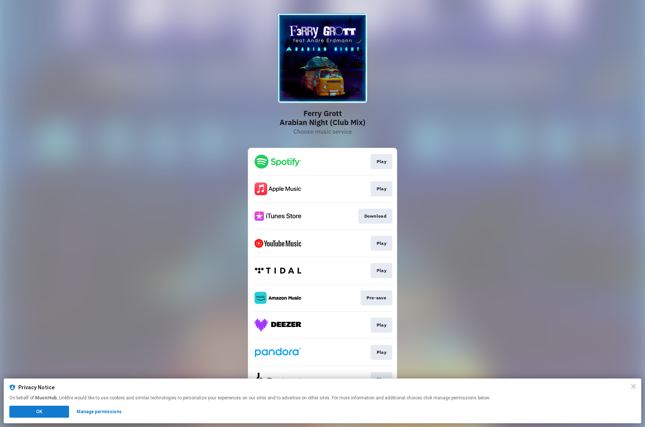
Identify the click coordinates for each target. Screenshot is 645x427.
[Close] (633, 386)
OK (39, 411)
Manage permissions (99, 411)
